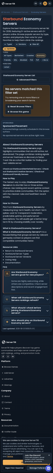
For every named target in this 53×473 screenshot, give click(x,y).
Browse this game (19, 111)
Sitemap (8, 385)
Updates (11, 49)
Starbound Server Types (17, 253)
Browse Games (11, 367)
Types (9, 44)
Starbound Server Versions (18, 256)
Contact (8, 402)
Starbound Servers (20, 12)
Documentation (12, 262)
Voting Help (10, 259)
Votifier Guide (10, 432)
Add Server (9, 373)
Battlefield (19, 55)
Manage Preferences (39, 468)
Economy (41, 55)
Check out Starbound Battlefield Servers (22, 169)
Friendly (7, 60)
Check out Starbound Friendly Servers (23, 173)
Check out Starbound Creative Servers (26, 170)
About (7, 396)
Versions (22, 44)
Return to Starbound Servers (19, 250)
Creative (30, 55)
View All (35, 44)
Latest (6, 67)
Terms (7, 408)
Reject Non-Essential (14, 468)
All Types (7, 55)
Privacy (7, 414)
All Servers (5, 12)
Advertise (8, 379)
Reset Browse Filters (20, 106)
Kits (15, 60)
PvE (31, 60)
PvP (37, 60)
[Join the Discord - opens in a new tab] (48, 468)
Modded (23, 60)
